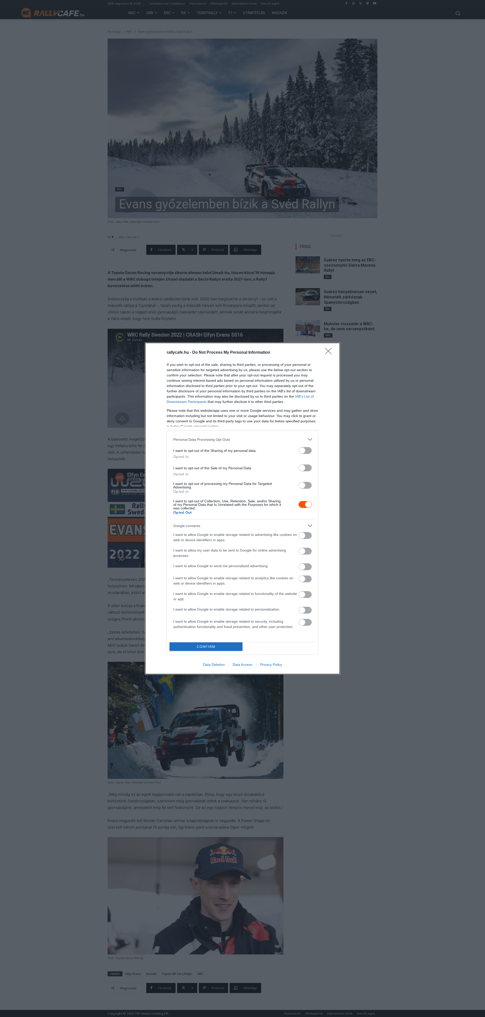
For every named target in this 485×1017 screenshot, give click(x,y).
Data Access (242, 665)
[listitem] (242, 439)
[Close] (330, 353)
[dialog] (242, 508)
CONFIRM (206, 647)
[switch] (305, 450)
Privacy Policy (271, 665)
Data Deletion (214, 665)
